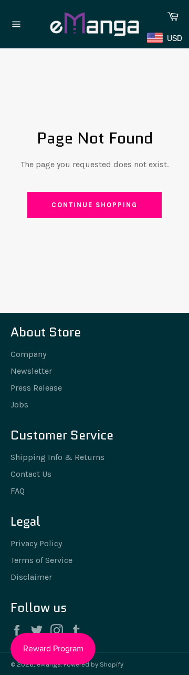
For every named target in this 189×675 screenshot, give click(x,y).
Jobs (19, 405)
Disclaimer (31, 577)
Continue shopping (94, 205)
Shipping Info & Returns (57, 457)
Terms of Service (41, 560)
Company (28, 354)
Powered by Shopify (93, 664)
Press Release (36, 388)
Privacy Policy (36, 543)
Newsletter (31, 371)
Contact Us (30, 474)
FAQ (17, 491)
